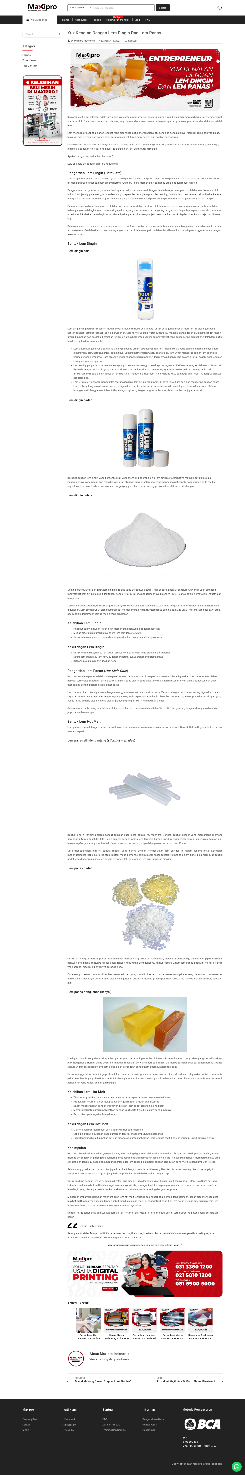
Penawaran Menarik (117, 19)
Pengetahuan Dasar (153, 1419)
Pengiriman (149, 1430)
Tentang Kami (30, 1419)
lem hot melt (127, 1197)
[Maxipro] (42, 7)
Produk (97, 19)
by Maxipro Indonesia (83, 40)
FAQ (148, 19)
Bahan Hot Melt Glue (91, 1226)
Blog (137, 19)
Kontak (26, 1424)
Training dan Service (114, 1430)
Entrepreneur (30, 60)
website (162, 1245)
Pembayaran (149, 1424)
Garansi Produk (111, 1424)
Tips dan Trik (29, 65)
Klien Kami (81, 19)
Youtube (69, 1430)
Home (65, 19)
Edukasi (132, 40)
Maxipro (94, 1233)
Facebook (69, 1419)
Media (26, 1430)
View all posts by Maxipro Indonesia (111, 1359)
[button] (237, 1467)
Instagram (70, 1424)
